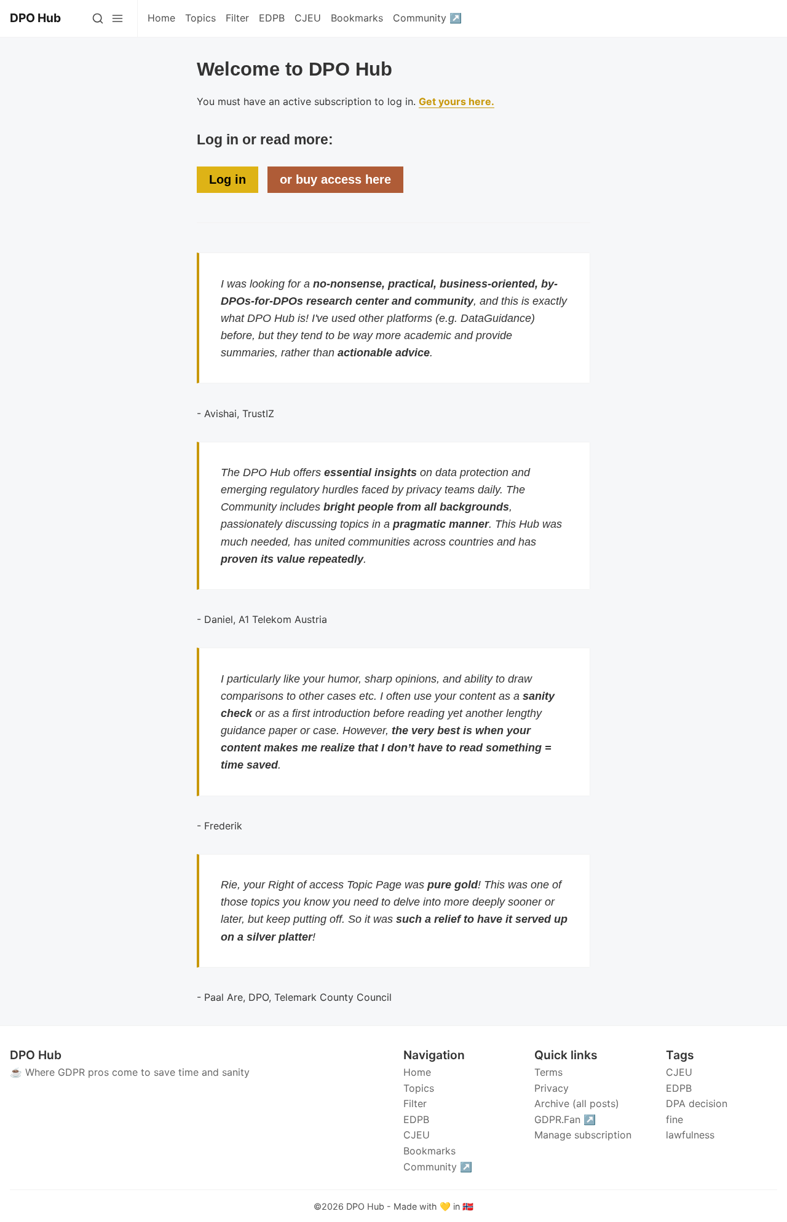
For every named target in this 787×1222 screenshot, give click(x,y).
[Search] (98, 18)
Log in (227, 179)
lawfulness (690, 1135)
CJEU (679, 1072)
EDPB (679, 1088)
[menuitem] (161, 18)
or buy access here (335, 179)
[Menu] (117, 18)
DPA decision (696, 1103)
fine (674, 1119)
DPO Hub (365, 1206)
